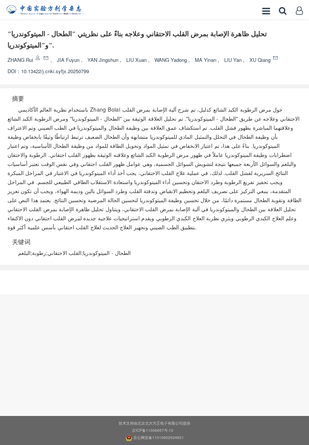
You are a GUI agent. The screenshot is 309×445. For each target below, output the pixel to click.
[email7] (276, 57)
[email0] (46, 57)
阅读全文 (154, 280)
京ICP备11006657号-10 (152, 430)
